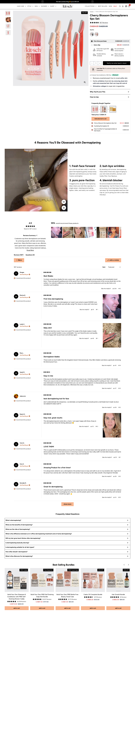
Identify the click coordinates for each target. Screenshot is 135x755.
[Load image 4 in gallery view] (8, 32)
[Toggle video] (64, 208)
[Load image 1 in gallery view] (8, 13)
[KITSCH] (67, 6)
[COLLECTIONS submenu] (96, 6)
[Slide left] (42, 1)
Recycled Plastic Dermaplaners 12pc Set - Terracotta (96, 34)
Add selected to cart (100, 119)
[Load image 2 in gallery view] (8, 19)
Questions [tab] (30, 255)
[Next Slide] (119, 232)
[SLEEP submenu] (56, 6)
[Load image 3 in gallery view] (8, 26)
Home (91, 11)
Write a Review (115, 260)
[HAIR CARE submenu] (25, 6)
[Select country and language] (126, 6)
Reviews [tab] (18, 255)
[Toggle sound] (64, 202)
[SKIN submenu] (39, 6)
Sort (104, 267)
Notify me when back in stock (116, 63)
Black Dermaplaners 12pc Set (92, 34)
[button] (99, 22)
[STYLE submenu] (33, 6)
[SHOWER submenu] (48, 6)
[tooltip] (36, 235)
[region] (67, 1)
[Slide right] (92, 1)
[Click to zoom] (85, 82)
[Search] (120, 6)
